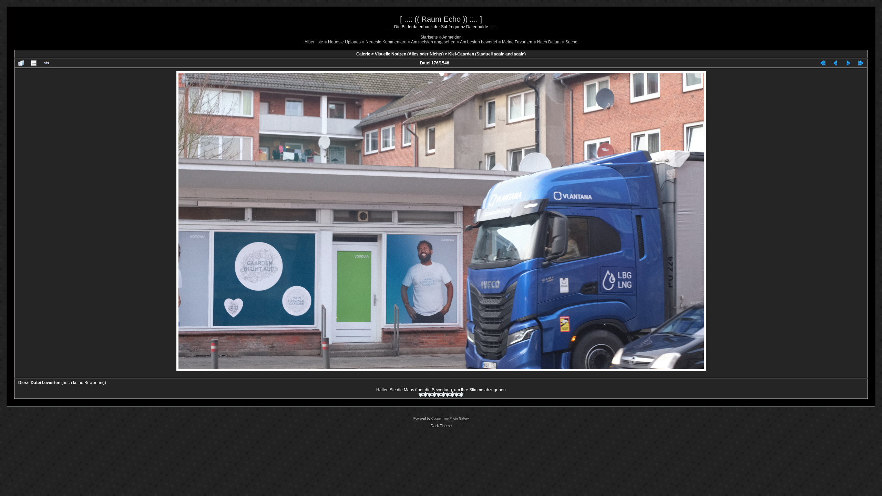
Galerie (363, 54)
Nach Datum (549, 42)
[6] (443, 394)
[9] (456, 394)
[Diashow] (46, 63)
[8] (452, 394)
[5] (439, 394)
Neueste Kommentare (386, 42)
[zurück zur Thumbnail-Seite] (21, 63)
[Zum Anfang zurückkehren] (823, 63)
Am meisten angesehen (433, 42)
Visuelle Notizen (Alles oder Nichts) (409, 54)
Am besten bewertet (478, 42)
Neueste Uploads (344, 42)
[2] (425, 394)
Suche (571, 42)
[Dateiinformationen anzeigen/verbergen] (34, 63)
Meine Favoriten (517, 42)
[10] (461, 394)
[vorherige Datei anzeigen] (835, 63)
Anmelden (452, 37)
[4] (434, 394)
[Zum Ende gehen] (861, 63)
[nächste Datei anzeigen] (848, 63)
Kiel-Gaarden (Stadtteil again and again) (487, 54)
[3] (430, 394)
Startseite (429, 37)
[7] (447, 394)
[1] (421, 394)
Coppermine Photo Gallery (450, 418)
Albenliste (314, 42)
